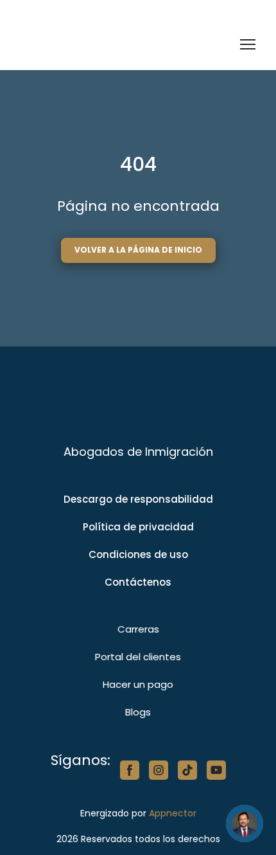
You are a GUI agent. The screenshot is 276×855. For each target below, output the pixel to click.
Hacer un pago (138, 684)
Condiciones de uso (138, 554)
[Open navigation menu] (248, 44)
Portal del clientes (138, 656)
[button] (138, 250)
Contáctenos (138, 582)
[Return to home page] (84, 44)
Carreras (138, 629)
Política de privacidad (138, 527)
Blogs (138, 712)
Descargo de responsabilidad (138, 499)
